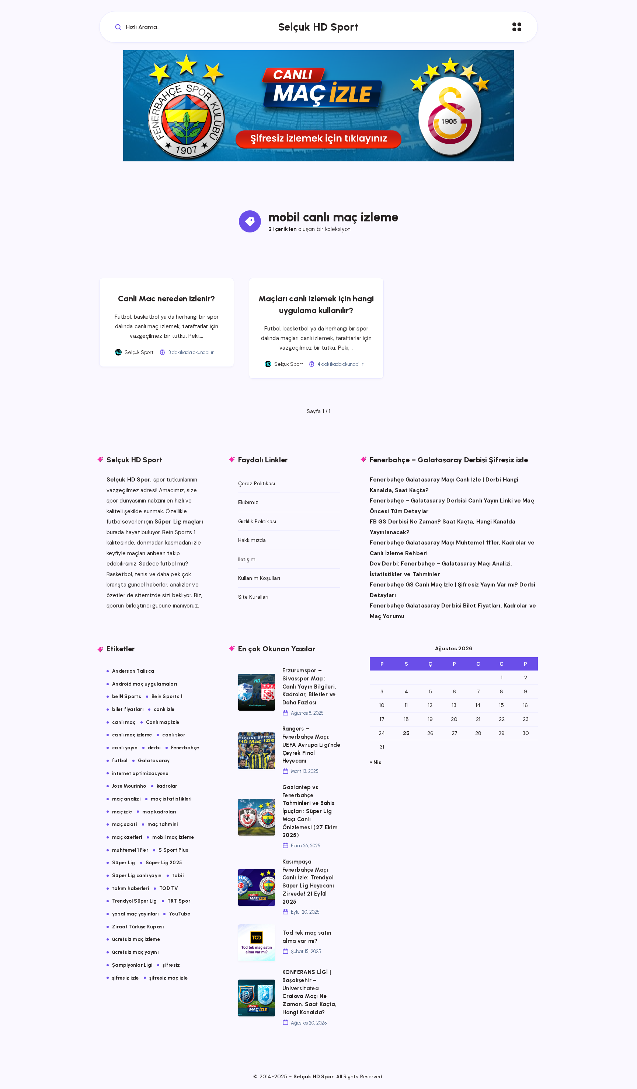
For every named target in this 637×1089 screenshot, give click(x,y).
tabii (178, 875)
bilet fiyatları (127, 709)
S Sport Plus (173, 850)
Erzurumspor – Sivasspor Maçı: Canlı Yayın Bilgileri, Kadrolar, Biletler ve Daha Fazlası (309, 686)
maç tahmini (162, 824)
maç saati (124, 824)
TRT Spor (178, 901)
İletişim (246, 559)
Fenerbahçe (185, 747)
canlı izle (164, 709)
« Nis (376, 762)
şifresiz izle (125, 978)
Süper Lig (123, 862)
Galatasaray (154, 760)
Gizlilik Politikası (257, 521)
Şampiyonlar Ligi (132, 965)
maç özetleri (127, 837)
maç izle (122, 812)
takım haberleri (130, 888)
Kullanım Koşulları (259, 578)
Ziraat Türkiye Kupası (138, 926)
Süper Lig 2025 (164, 862)
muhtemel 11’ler (130, 850)
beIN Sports (126, 696)
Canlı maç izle (163, 722)
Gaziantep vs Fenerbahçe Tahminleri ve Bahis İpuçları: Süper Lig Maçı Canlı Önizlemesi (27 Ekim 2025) (310, 811)
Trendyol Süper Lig (134, 901)
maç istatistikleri (171, 799)
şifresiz (171, 965)
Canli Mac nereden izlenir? (166, 299)
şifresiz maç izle (168, 978)
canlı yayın (125, 747)
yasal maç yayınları (135, 914)
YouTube (179, 914)
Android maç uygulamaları (144, 684)
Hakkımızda (252, 540)
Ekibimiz (248, 502)
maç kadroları (159, 812)
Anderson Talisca (133, 671)
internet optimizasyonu (140, 773)
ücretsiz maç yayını (135, 952)
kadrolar (167, 786)
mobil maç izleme (173, 837)
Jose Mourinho (129, 786)
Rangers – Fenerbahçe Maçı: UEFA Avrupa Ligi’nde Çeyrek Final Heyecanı (311, 744)
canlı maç (123, 722)
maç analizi (126, 799)
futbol (120, 760)
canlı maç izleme (132, 735)
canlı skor (173, 735)
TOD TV (168, 888)
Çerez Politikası (256, 483)
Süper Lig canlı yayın (136, 875)
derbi (154, 747)
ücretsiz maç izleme (136, 939)
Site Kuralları (253, 596)
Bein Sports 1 (167, 696)
